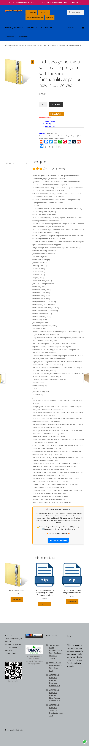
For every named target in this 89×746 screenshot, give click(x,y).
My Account (23, 36)
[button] (32, 62)
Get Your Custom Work (58, 540)
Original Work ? (56, 114)
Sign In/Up (49, 18)
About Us (30, 28)
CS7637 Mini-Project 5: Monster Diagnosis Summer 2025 (54, 680)
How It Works (43, 12)
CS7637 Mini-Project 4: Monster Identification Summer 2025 (54, 695)
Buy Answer (56, 104)
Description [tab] (9, 163)
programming (18, 45)
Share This (52, 146)
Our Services (31, 12)
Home (10, 45)
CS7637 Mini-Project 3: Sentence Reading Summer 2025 (56, 710)
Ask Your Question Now (35, 18)
